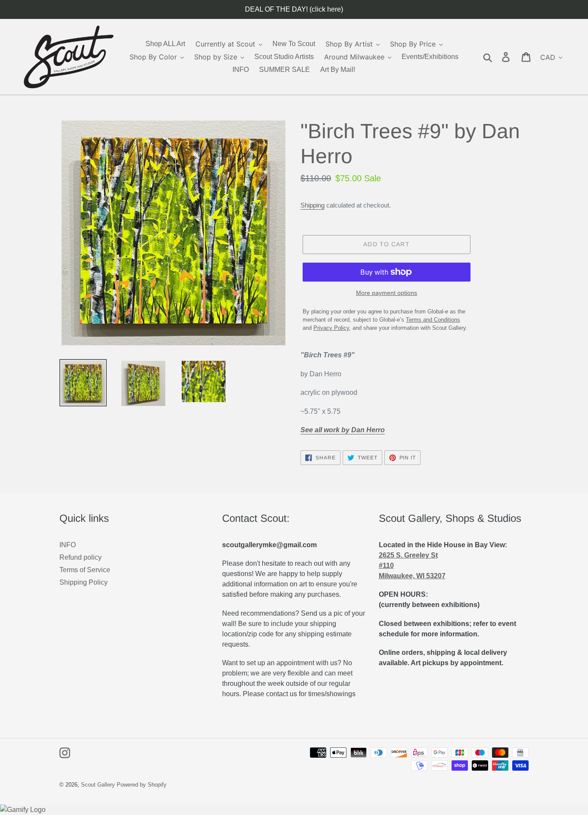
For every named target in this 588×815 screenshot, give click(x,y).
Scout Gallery (98, 784)
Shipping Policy (83, 582)
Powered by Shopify (142, 784)
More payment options (386, 292)
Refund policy (80, 557)
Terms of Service (84, 569)
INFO (67, 544)
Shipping (312, 205)
